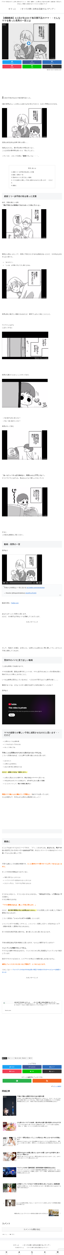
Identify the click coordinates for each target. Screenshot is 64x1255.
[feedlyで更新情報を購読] (17, 1081)
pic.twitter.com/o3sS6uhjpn (36, 587)
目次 (29, 168)
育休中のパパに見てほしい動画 (22, 177)
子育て (5, 1058)
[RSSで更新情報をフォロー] (47, 1081)
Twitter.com (15, 603)
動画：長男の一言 (18, 174)
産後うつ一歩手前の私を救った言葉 (23, 172)
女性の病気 (18, 1058)
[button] (22, 569)
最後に (15, 185)
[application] (22, 569)
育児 (31, 1058)
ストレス (11, 1058)
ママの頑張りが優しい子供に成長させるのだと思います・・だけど (33, 180)
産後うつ (25, 1058)
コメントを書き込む (32, 1229)
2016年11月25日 (30, 593)
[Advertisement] (32, 83)
